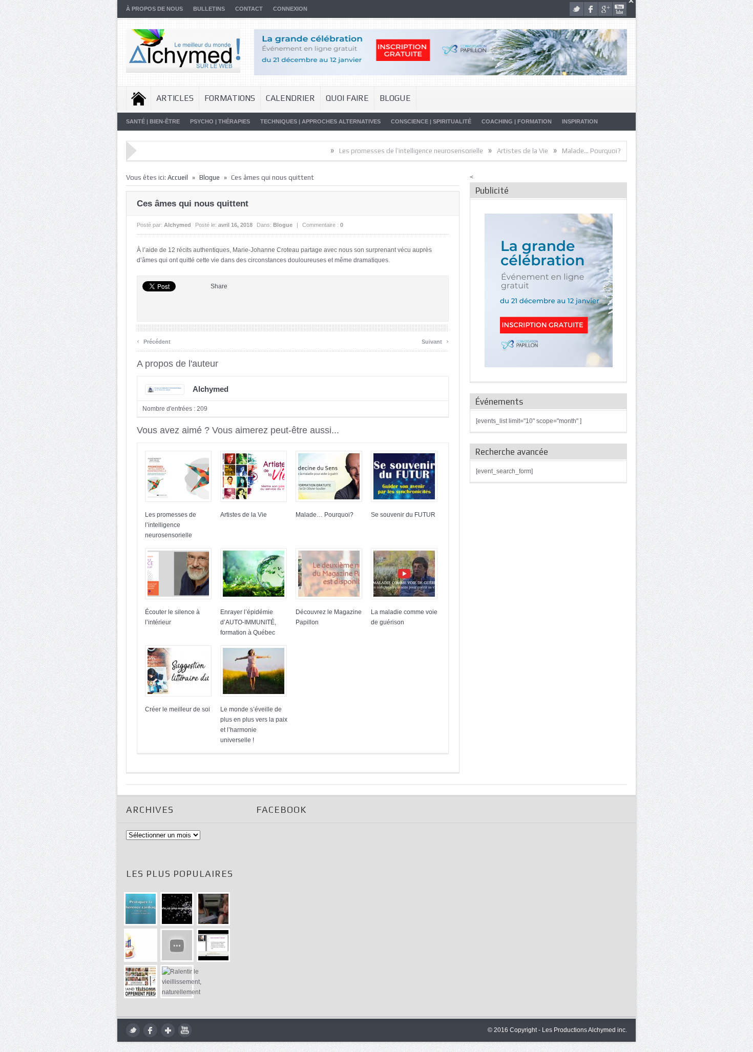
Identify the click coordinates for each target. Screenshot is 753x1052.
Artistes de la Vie (484, 151)
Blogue (395, 98)
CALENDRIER (290, 98)
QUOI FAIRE (347, 98)
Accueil (139, 98)
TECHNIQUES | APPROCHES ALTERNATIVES (320, 121)
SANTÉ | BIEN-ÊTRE (153, 121)
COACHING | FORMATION (517, 121)
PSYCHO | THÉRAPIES (220, 121)
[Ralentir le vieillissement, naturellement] (177, 981)
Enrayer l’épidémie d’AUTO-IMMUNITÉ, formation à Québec (248, 622)
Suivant (435, 340)
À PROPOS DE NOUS (154, 9)
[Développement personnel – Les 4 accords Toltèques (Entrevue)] (177, 908)
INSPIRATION (580, 121)
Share (219, 286)
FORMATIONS (229, 98)
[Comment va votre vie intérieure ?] (177, 945)
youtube (619, 9)
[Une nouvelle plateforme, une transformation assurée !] (140, 945)
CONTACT (249, 9)
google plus (605, 9)
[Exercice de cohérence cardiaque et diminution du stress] (140, 908)
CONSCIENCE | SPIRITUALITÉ (431, 121)
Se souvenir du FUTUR (403, 514)
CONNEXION (290, 9)
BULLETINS (209, 9)
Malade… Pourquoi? (553, 151)
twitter (576, 9)
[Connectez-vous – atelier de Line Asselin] (213, 945)
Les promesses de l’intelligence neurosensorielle (373, 151)
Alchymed (177, 225)
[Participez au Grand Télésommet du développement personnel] (140, 981)
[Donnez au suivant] (213, 908)
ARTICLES (175, 98)
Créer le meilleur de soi (177, 709)
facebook (591, 9)
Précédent (154, 340)
